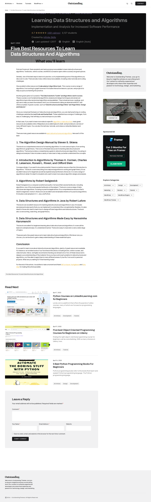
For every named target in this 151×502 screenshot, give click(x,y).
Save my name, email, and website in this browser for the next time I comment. (39, 434)
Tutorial (76, 316)
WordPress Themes (111, 200)
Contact (140, 3)
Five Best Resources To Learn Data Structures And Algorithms (24, 274)
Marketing (108, 190)
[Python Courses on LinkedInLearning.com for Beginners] (27, 304)
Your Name (16, 424)
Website (69, 424)
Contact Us (113, 118)
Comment (16, 409)
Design (65, 383)
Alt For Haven (65, 265)
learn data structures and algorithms (59, 133)
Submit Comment (20, 439)
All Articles (57, 316)
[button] (127, 3)
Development (67, 316)
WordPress (109, 195)
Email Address (44, 424)
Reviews (121, 190)
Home (6, 10)
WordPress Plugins (125, 195)
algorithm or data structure (62, 122)
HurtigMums (75, 265)
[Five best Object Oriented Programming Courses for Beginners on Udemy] (27, 338)
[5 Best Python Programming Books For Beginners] (27, 372)
